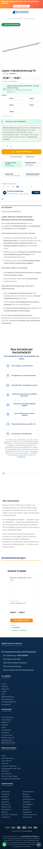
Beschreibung (7, 207)
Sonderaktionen (7, 773)
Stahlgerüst (26, 807)
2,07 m (11, 105)
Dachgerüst (26, 809)
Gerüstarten (5, 732)
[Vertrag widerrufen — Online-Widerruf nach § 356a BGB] (38, 844)
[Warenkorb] (41, 12)
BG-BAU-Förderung (8, 737)
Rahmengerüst (6, 809)
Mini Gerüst (5, 771)
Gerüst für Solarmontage (9, 776)
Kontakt (4, 684)
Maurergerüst (6, 804)
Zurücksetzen (7, 116)
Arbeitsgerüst (6, 817)
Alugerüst (5, 812)
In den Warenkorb (23, 152)
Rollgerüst (5, 725)
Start (10, 18)
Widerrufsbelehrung (8, 696)
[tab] (22, 208)
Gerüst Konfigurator (8, 717)
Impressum (5, 686)
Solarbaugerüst (27, 817)
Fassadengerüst (7, 720)
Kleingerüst (5, 796)
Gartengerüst (6, 791)
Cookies (4, 691)
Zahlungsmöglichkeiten (9, 702)
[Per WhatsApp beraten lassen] (4, 845)
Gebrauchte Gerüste (8, 742)
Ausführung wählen (21, 620)
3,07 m (11, 111)
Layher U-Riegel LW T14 (18, 603)
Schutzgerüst (27, 796)
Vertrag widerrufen (7, 699)
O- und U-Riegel (30, 18)
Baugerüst (26, 794)
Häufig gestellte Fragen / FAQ (11, 768)
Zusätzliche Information (11, 211)
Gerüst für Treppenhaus (9, 766)
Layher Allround (6, 761)
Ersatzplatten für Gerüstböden (11, 778)
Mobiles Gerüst (6, 807)
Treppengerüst (27, 812)
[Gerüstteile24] (21, 11)
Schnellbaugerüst (28, 791)
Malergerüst (5, 802)
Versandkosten (13, 81)
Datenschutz (5, 689)
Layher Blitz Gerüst (8, 758)
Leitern (4, 727)
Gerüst (4, 756)
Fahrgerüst (5, 763)
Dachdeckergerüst (28, 799)
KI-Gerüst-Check (7, 735)
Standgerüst (26, 802)
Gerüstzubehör (6, 730)
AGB (3, 694)
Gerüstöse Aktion (7, 740)
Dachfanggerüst (28, 804)
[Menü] (3, 11)
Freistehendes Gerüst (29, 814)
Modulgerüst (18, 18)
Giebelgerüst (6, 794)
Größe (4, 95)
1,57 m (11, 98)
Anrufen (36, 192)
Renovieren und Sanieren (10, 814)
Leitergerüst (5, 799)
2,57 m (32, 105)
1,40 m (32, 98)
